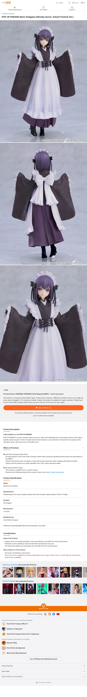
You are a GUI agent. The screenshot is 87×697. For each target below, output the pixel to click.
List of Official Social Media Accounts (43, 659)
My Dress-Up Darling (8, 13)
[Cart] (69, 3)
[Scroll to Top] (43, 606)
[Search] (66, 3)
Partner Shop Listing (57, 472)
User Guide (5, 671)
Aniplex (7, 511)
